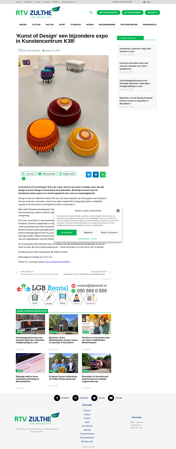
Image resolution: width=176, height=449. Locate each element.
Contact (37, 2)
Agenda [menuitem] (90, 24)
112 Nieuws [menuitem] (75, 24)
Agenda (87, 430)
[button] (118, 210)
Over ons (19, 2)
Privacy (94, 238)
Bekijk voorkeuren (109, 232)
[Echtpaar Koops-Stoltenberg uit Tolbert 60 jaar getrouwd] (63, 363)
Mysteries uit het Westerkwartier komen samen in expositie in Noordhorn (63, 340)
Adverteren (28, 2)
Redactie (56, 2)
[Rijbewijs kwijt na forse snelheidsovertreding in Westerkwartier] (30, 363)
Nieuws (19, 332)
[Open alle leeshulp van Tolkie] (23, 178)
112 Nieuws (87, 426)
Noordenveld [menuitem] (150, 24)
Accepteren (66, 232)
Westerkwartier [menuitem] (129, 24)
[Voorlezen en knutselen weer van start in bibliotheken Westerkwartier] (96, 324)
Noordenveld (87, 441)
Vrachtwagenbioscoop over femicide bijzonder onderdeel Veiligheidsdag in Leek (30, 340)
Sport (87, 422)
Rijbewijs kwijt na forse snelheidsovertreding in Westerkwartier (27, 379)
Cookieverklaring (84, 238)
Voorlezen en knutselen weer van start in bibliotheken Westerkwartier (96, 340)
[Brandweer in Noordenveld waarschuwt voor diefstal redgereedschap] (96, 363)
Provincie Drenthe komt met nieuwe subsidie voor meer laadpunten (134, 66)
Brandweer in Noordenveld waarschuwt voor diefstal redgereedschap (95, 379)
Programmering (87, 434)
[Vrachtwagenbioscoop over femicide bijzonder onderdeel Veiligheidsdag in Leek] (30, 324)
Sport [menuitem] (62, 24)
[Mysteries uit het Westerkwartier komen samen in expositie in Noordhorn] (63, 324)
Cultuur (53, 332)
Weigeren (88, 232)
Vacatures (46, 2)
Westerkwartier (87, 438)
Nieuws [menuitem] (23, 24)
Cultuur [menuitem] (36, 24)
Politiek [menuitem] (50, 24)
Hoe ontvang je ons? (68, 2)
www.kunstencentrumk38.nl (57, 262)
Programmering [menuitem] (107, 24)
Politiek (87, 418)
